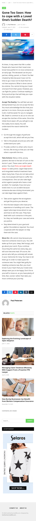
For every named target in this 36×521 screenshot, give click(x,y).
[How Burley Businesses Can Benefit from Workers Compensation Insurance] (18, 387)
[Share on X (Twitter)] (15, 35)
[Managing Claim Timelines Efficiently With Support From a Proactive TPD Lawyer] (18, 356)
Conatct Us (13, 508)
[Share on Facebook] (6, 35)
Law (4, 8)
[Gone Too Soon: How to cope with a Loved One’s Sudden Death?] (18, 49)
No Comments (25, 27)
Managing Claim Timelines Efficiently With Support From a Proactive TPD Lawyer (17, 370)
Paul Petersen (12, 24)
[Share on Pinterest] (25, 35)
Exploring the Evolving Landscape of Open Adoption (16, 339)
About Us (23, 508)
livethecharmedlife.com (9, 515)
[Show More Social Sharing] (32, 35)
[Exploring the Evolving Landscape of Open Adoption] (18, 327)
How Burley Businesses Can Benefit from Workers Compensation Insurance (18, 400)
